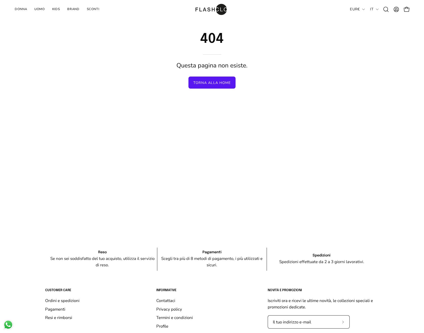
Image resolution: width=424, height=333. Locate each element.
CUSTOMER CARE (58, 290)
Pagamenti (55, 309)
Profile (162, 326)
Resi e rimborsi (58, 317)
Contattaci (165, 300)
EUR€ (355, 9)
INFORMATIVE (166, 290)
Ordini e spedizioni (62, 300)
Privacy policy (169, 309)
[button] (56, 9)
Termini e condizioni (174, 317)
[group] (212, 259)
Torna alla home (212, 82)
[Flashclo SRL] (212, 9)
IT (371, 9)
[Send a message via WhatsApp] (8, 325)
